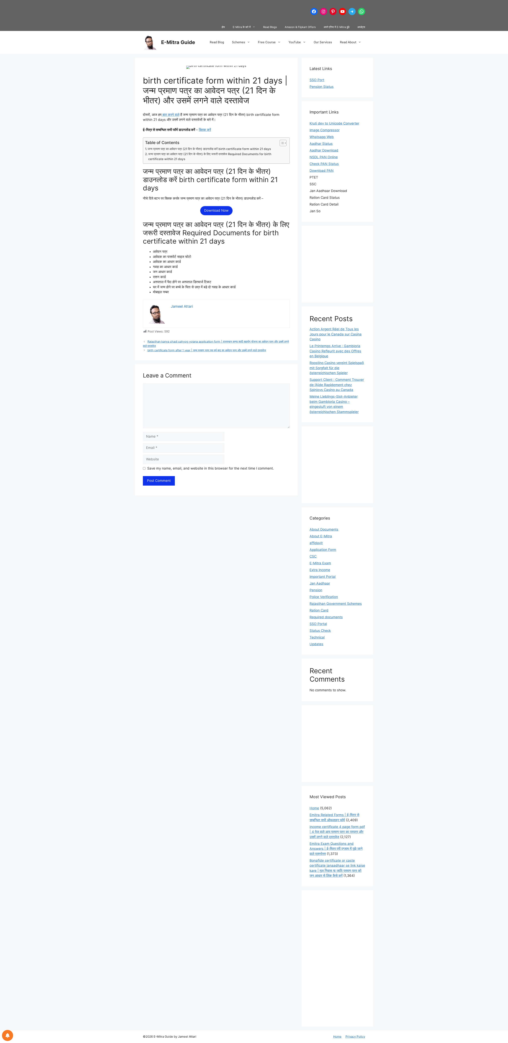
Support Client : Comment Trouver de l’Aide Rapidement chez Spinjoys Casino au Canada (337, 385)
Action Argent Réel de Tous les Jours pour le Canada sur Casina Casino (336, 334)
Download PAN (322, 171)
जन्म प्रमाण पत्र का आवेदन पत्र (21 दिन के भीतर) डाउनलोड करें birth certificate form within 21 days (209, 149)
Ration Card (319, 610)
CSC (313, 556)
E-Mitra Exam (320, 563)
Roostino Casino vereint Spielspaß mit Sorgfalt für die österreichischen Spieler (337, 368)
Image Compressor (325, 130)
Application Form (323, 550)
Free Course (267, 42)
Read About (348, 42)
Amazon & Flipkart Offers (300, 27)
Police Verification (324, 597)
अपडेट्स (361, 27)
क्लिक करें (205, 130)
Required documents (326, 617)
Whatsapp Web (322, 137)
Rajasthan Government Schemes (336, 604)
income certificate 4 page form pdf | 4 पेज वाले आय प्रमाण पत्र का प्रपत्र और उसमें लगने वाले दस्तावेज (337, 832)
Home (314, 808)
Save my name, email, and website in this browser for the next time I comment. (210, 468)
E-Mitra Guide (178, 42)
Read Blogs (270, 27)
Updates (316, 644)
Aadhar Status (321, 144)
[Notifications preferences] (7, 1035)
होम (223, 27)
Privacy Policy (355, 1036)
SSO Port (317, 80)
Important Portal (323, 577)
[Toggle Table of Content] (281, 143)
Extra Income (320, 570)
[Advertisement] (215, 11)
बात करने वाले (170, 115)
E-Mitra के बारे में (242, 27)
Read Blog (217, 42)
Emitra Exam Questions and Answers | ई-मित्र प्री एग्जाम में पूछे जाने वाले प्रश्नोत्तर (336, 849)
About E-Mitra (321, 536)
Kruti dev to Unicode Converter (334, 123)
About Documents (324, 529)
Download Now (216, 210)
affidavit (316, 543)
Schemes (238, 42)
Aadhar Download (324, 150)
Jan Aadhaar (320, 583)
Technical (317, 637)
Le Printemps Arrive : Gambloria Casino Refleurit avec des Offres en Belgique (335, 351)
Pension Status (322, 87)
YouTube (295, 42)
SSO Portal (318, 624)
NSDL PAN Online (324, 157)
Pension (316, 590)
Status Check (320, 631)
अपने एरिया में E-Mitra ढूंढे (336, 27)
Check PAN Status (324, 164)
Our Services (323, 42)
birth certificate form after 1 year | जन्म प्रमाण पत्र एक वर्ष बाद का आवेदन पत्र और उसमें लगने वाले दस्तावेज (206, 350)
